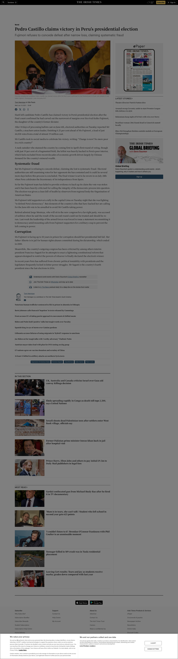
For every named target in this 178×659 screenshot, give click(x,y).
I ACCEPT (153, 643)
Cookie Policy (23, 650)
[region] (89, 646)
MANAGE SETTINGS (153, 649)
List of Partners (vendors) (87, 646)
